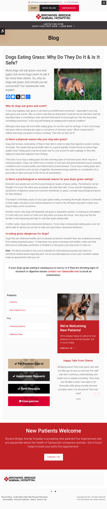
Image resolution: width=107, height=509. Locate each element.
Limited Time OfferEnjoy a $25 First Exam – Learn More (52, 25)
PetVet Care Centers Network (95, 500)
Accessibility (8, 500)
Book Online (49, 8)
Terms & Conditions (21, 500)
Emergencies (69, 8)
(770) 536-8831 (72, 2)
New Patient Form (17, 310)
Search (33, 500)
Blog (9, 318)
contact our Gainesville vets (63, 271)
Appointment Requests (30, 376)
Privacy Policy (6, 497)
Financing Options (17, 326)
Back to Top (41, 500)
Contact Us (53, 457)
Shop (34, 8)
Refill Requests (30, 388)
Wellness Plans (16, 334)
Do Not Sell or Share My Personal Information (30, 497)
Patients (13, 302)
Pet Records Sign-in (30, 363)
